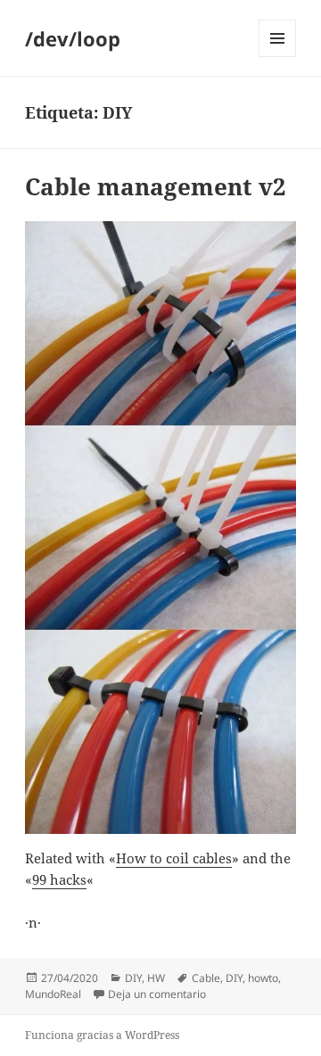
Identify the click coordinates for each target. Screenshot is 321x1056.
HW (156, 978)
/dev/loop (72, 38)
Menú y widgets (277, 56)
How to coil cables (174, 858)
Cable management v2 (155, 186)
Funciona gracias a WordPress (102, 1035)
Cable (206, 978)
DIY (133, 978)
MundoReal (53, 994)
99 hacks (59, 879)
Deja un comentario (157, 994)
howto (263, 978)
